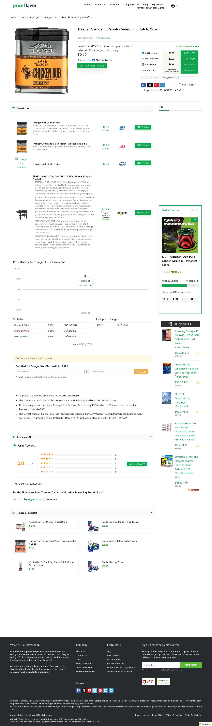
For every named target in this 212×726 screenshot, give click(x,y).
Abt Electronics (151, 53)
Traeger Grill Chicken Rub (46, 164)
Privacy (138, 715)
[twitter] (83, 690)
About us (80, 651)
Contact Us (81, 655)
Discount (114, 4)
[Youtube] (89, 690)
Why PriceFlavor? (115, 663)
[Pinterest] (100, 690)
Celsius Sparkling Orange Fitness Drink (48, 521)
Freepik (47, 722)
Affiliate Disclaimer (174, 715)
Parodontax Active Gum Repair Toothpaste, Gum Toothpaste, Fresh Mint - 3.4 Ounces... (185, 431)
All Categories (114, 659)
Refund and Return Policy (119, 671)
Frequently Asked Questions (121, 667)
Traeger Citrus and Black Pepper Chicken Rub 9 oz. (60, 143)
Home (87, 4)
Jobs (78, 659)
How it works (113, 655)
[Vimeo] (94, 690)
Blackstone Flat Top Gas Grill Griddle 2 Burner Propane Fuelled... (62, 178)
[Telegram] (111, 690)
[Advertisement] (180, 157)
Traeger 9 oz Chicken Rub (46, 122)
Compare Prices (131, 4)
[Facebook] (78, 690)
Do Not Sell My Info (193, 715)
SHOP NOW (189, 53)
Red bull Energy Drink (112, 562)
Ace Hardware (151, 58)
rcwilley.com (150, 64)
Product (99, 4)
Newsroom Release (85, 671)
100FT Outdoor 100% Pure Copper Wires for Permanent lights (166, 261)
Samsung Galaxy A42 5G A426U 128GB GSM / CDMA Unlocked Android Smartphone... (187, 339)
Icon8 (97, 722)
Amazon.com (148, 70)
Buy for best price (92, 65)
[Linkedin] (105, 690)
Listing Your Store (85, 667)
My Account (158, 4)
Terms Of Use (157, 715)
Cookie (146, 715)
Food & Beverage (30, 17)
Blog (145, 4)
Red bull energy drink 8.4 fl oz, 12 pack (120, 521)
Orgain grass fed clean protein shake (119, 541)
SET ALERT (141, 371)
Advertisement (83, 663)
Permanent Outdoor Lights (150, 7)
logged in (33, 499)
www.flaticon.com (63, 722)
